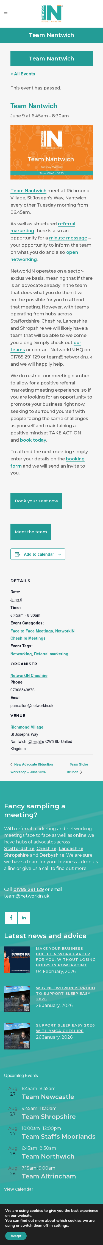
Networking (21, 653)
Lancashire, (72, 848)
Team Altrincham (49, 1176)
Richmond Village (26, 727)
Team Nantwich (28, 190)
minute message (68, 238)
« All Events (22, 73)
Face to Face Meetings (31, 631)
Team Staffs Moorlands (59, 1136)
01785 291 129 (28, 889)
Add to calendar (39, 554)
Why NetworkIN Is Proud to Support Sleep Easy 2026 (65, 993)
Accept (16, 1236)
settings (61, 1225)
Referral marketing (51, 653)
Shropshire (16, 855)
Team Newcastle (48, 1097)
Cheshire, (47, 848)
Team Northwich (48, 1156)
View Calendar (18, 1189)
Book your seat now (36, 500)
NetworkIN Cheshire (29, 675)
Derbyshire (52, 855)
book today (33, 440)
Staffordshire (19, 848)
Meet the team (31, 531)
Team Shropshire (49, 1116)
